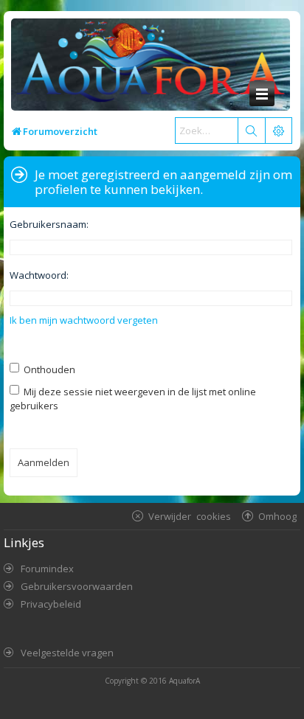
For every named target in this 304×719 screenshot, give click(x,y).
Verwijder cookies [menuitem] (189, 516)
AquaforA (184, 680)
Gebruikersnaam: (49, 224)
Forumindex (47, 568)
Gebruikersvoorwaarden (77, 586)
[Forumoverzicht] (147, 66)
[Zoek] (251, 131)
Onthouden (48, 369)
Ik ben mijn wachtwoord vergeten (84, 320)
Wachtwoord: (39, 275)
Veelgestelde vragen (67, 652)
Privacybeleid (51, 604)
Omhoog (277, 516)
